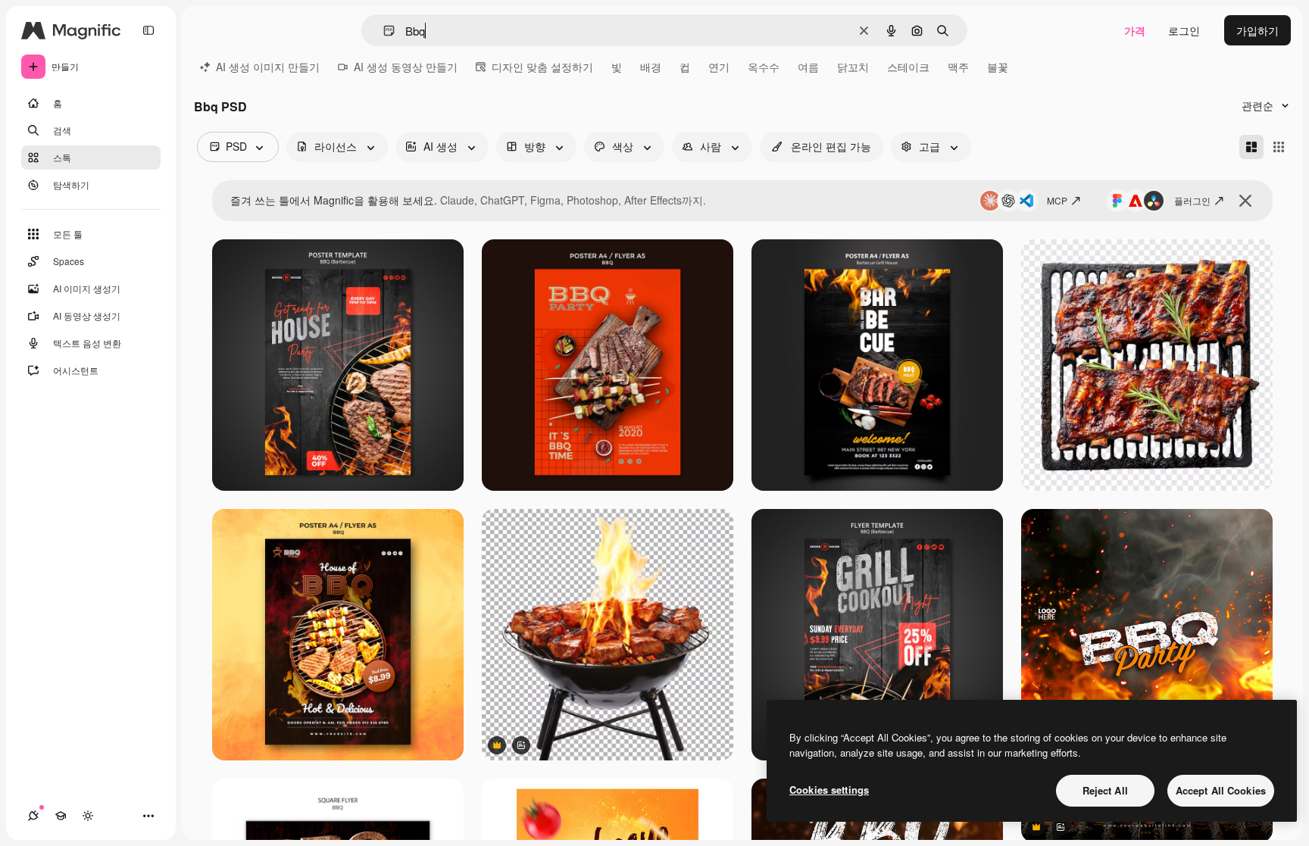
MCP (1057, 200)
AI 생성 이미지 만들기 (268, 66)
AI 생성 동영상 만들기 (406, 66)
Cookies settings (829, 789)
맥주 (958, 66)
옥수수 (763, 66)
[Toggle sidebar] (148, 30)
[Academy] (60, 816)
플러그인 (1192, 200)
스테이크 (908, 66)
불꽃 (997, 66)
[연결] (33, 816)
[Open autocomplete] (383, 30)
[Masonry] (1251, 147)
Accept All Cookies (1221, 790)
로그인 (1184, 30)
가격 (1134, 30)
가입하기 (1257, 30)
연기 (718, 66)
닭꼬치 (853, 66)
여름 (808, 66)
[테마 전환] (88, 816)
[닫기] (1245, 201)
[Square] (1279, 147)
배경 (650, 66)
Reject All (1105, 790)
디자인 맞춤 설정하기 (542, 66)
